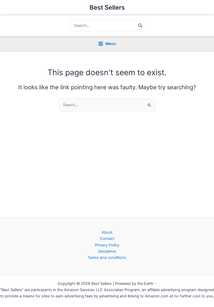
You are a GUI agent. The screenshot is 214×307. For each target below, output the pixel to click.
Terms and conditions (107, 257)
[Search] (140, 25)
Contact (107, 238)
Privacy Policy (107, 245)
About (107, 232)
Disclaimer (107, 251)
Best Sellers (107, 7)
